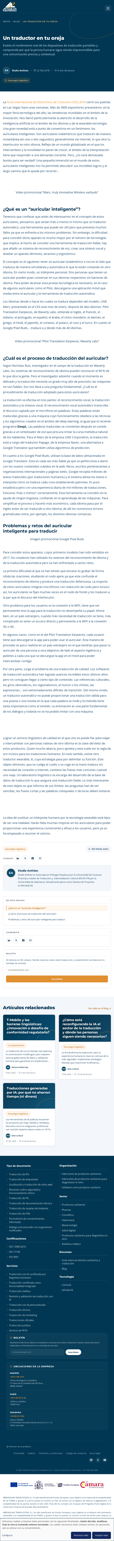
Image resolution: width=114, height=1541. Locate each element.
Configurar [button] (7, 1535)
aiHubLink (67, 1290)
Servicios (12, 1266)
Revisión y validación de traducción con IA (31, 1298)
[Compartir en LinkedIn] (18, 858)
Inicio (6, 21)
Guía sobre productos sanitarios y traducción (81, 1262)
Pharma (66, 1210)
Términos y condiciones (51, 1453)
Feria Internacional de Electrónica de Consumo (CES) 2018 (46, 102)
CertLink (66, 1285)
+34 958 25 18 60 (17, 1416)
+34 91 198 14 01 (17, 1377)
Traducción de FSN (19, 1213)
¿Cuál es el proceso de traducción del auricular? (32, 913)
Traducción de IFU (19, 1174)
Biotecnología (69, 1225)
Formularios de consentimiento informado (26, 1220)
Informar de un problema (20, 1446)
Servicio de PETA (18, 1330)
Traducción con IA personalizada (27, 1304)
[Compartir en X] (25, 858)
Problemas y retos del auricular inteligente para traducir (36, 919)
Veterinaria (68, 1220)
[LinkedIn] (91, 1460)
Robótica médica (71, 1244)
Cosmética (68, 1215)
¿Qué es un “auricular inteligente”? (27, 908)
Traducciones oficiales (21, 1320)
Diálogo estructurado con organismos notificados (30, 1229)
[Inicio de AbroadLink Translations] (10, 6)
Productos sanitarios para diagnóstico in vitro (84, 1237)
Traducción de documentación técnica (30, 1203)
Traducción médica (19, 1291)
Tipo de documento (19, 1165)
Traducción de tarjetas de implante (28, 1208)
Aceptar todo (101, 1535)
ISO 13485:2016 (17, 1246)
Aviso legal (95, 1453)
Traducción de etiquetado (23, 1179)
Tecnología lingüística (18, 80)
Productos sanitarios (73, 1204)
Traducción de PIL (19, 1198)
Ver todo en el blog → (99, 1008)
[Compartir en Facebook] (33, 858)
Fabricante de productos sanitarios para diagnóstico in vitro (84, 1180)
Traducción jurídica (20, 1325)
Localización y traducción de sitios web (30, 1184)
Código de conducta (76, 1453)
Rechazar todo (81, 1535)
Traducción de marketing (23, 1315)
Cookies (31, 1453)
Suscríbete (57, 978)
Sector (63, 1196)
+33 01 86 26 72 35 (18, 1398)
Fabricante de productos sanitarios (81, 1173)
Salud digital (69, 1230)
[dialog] (57, 1529)
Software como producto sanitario (81, 1187)
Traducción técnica (19, 1310)
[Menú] (108, 8)
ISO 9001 (14, 1257)
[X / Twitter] (98, 1460)
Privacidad (19, 1453)
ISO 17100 (14, 1251)
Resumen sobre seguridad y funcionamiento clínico (24, 1191)
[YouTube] (104, 1460)
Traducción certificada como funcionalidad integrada (25, 1284)
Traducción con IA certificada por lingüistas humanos (27, 1276)
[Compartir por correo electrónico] (40, 858)
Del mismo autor (100, 848)
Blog (17, 21)
